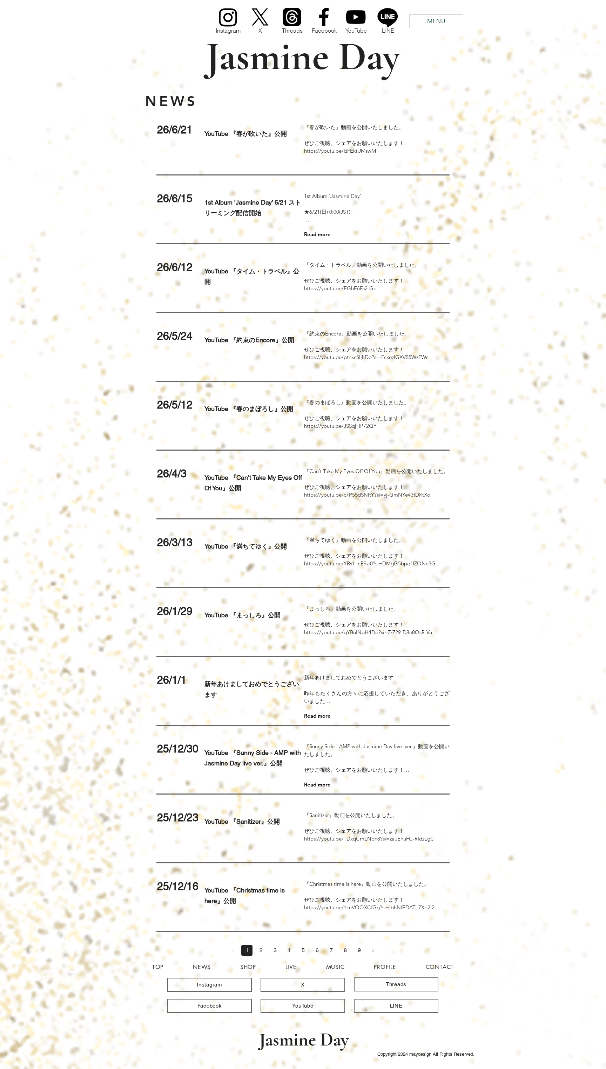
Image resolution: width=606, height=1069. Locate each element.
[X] (260, 17)
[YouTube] (356, 17)
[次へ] (373, 950)
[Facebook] (324, 17)
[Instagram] (228, 17)
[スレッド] (292, 17)
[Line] (388, 17)
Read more (317, 234)
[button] (436, 21)
